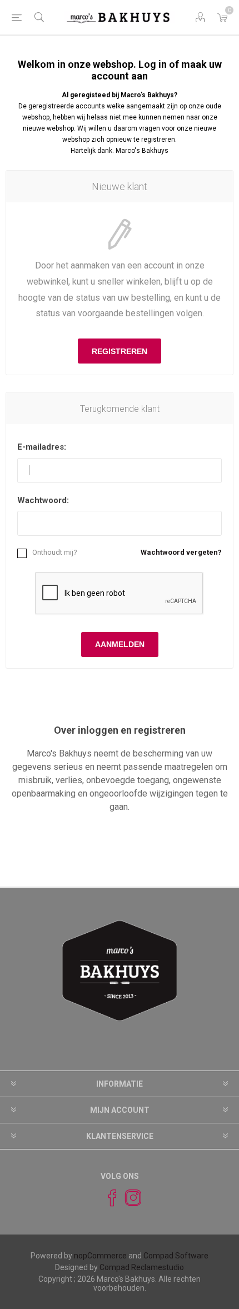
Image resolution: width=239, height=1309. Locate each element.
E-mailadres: (41, 447)
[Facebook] (107, 1198)
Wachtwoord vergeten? (181, 552)
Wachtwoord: (43, 500)
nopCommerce (100, 1255)
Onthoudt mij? (54, 552)
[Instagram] (128, 1198)
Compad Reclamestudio (141, 1267)
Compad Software (175, 1255)
